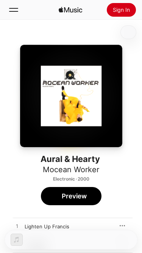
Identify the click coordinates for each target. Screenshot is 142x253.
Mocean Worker (71, 169)
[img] (70, 9)
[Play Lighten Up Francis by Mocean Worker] (17, 226)
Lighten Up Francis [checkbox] (47, 226)
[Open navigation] (13, 10)
